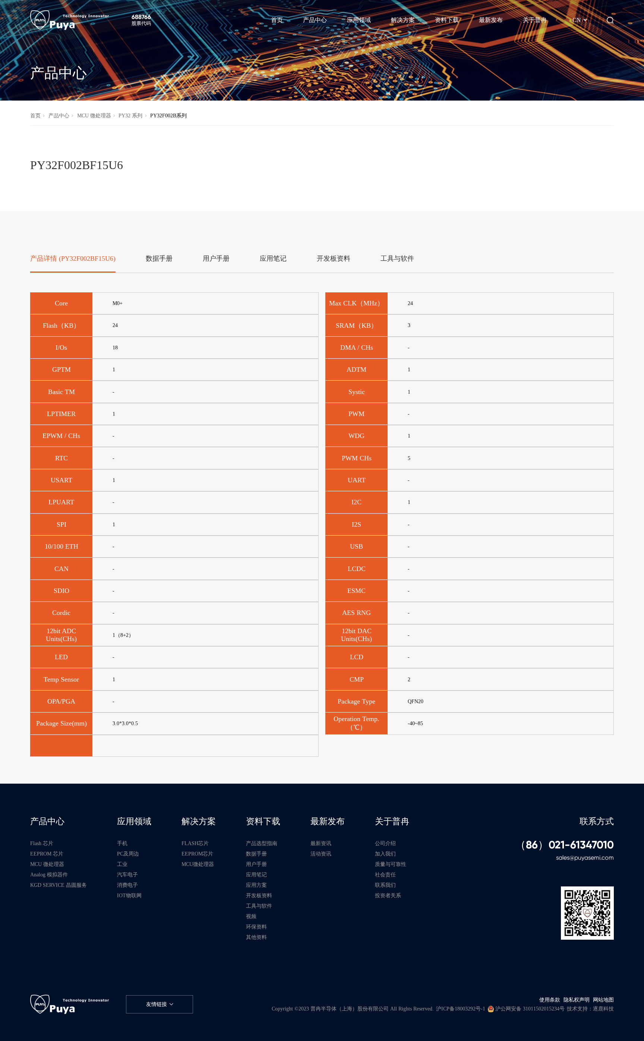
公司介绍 (385, 843)
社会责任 (385, 874)
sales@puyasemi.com (585, 857)
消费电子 (127, 885)
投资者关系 (388, 895)
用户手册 (256, 864)
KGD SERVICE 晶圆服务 (58, 885)
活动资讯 (320, 854)
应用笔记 (256, 874)
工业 (122, 864)
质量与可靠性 (390, 864)
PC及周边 (128, 854)
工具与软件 (259, 906)
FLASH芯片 (195, 843)
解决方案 (198, 821)
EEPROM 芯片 (46, 854)
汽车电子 (127, 874)
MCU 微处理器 (94, 115)
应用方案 (256, 885)
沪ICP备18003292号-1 (460, 1009)
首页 (35, 115)
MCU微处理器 (197, 864)
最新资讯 (320, 843)
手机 (122, 843)
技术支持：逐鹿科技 (590, 1009)
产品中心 (58, 115)
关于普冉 (392, 821)
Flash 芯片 (41, 843)
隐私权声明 (577, 1000)
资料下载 (263, 821)
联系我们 (385, 885)
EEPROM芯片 (197, 854)
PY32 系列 (130, 115)
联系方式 (597, 821)
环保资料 (256, 927)
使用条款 (549, 1000)
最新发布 (327, 821)
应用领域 (134, 821)
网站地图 (603, 1000)
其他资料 (256, 937)
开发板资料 (259, 895)
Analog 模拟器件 (49, 874)
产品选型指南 (261, 843)
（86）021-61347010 (564, 845)
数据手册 (256, 854)
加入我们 (385, 854)
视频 (251, 916)
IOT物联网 (129, 895)
